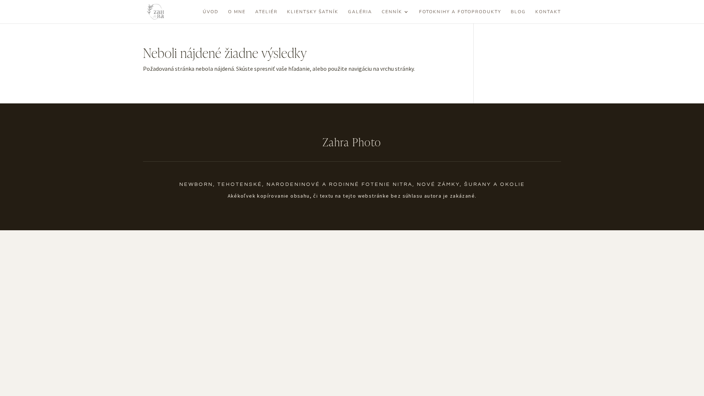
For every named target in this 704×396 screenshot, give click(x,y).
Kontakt (548, 12)
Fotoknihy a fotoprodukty (460, 12)
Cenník (392, 12)
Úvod (211, 12)
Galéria (360, 12)
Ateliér (266, 12)
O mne (237, 12)
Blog (518, 12)
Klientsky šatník (312, 12)
